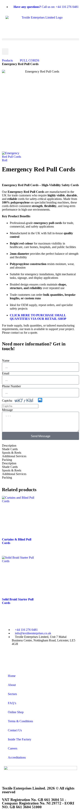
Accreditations (17, 757)
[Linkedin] (62, 658)
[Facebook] (9, 658)
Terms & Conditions (20, 721)
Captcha (7, 400)
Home (12, 676)
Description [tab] (9, 445)
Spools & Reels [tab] (11, 452)
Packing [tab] (7, 459)
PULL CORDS (29, 60)
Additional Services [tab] (14, 456)
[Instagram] (41, 658)
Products (7, 60)
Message (7, 410)
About (12, 685)
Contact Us (15, 730)
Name (5, 360)
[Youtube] (30, 658)
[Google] (51, 658)
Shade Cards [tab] (10, 449)
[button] (40, 39)
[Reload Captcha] (40, 400)
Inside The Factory (19, 739)
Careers (12, 748)
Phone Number (11, 386)
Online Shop (16, 712)
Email (5, 373)
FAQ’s (12, 703)
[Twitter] (19, 658)
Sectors (12, 694)
